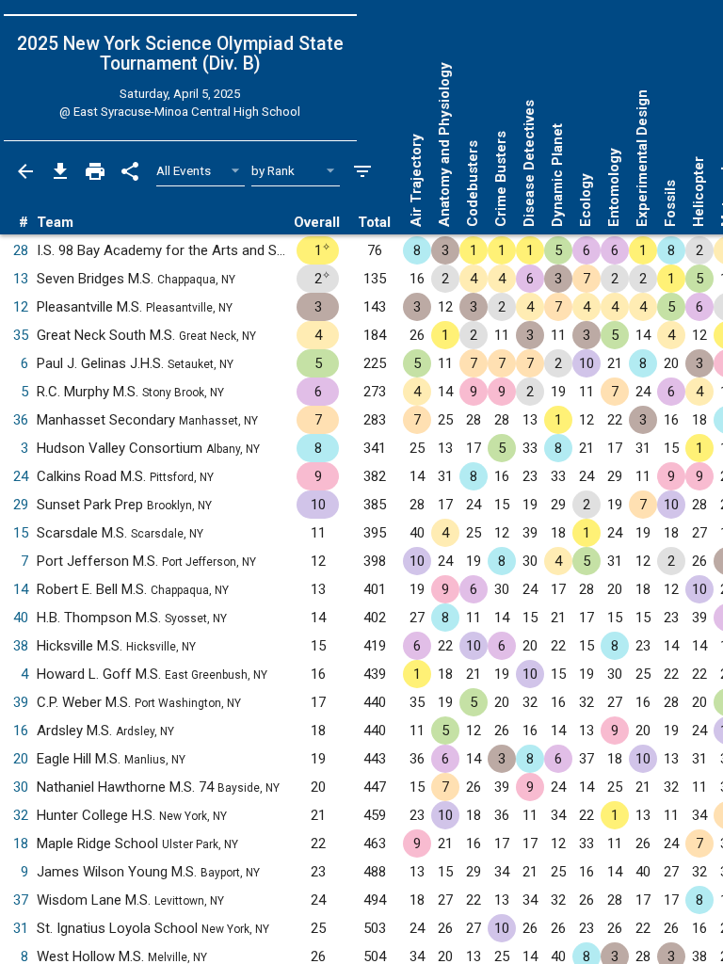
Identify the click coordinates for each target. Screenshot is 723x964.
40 (20, 617)
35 (20, 335)
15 (20, 532)
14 (20, 589)
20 (20, 758)
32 (20, 815)
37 (20, 900)
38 (20, 645)
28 (20, 250)
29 (20, 504)
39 (20, 702)
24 (20, 476)
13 (20, 278)
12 (20, 306)
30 (20, 787)
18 (20, 843)
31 (20, 928)
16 (20, 730)
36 (20, 419)
